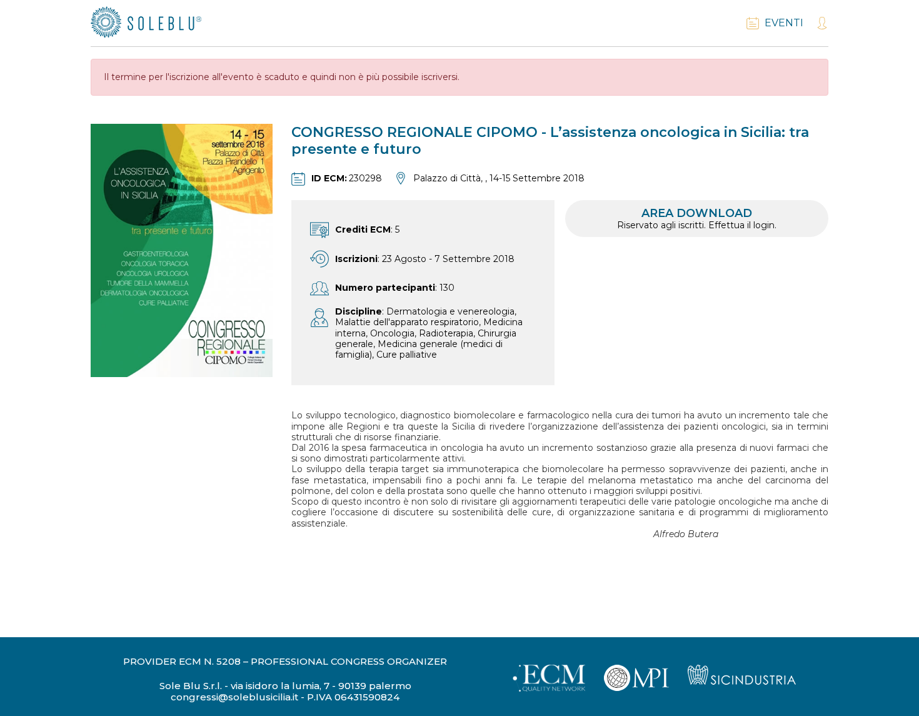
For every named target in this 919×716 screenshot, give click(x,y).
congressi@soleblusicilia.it (234, 697)
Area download (696, 218)
